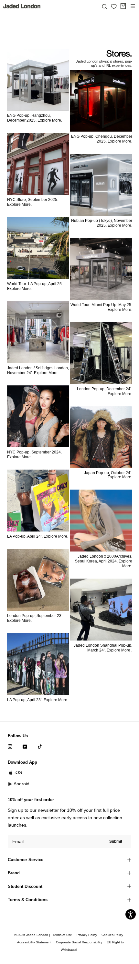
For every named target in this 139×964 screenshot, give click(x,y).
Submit (115, 841)
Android (21, 783)
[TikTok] (39, 746)
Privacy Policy (87, 935)
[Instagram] (10, 746)
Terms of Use (62, 935)
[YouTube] (25, 746)
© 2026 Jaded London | (32, 935)
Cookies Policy (112, 935)
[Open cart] (123, 6)
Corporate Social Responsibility (79, 942)
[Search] (104, 6)
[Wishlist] (113, 6)
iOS (18, 772)
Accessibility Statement (34, 942)
